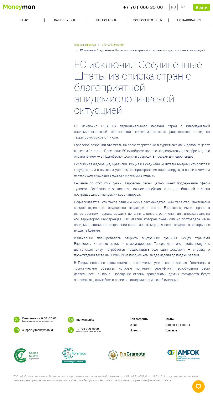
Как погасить (106, 20)
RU (173, 7)
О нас (24, 20)
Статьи (170, 319)
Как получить (65, 20)
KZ (183, 6)
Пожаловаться (189, 20)
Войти (201, 7)
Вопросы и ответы (147, 20)
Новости (135, 330)
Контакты (171, 330)
